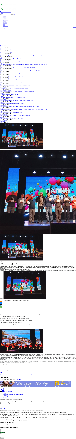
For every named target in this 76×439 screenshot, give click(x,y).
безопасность (2, 51)
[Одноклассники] (1, 301)
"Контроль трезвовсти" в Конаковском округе (9, 49)
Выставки (2, 102)
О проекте (5, 393)
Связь (1, 84)
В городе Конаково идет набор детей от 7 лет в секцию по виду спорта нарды (15, 85)
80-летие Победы (3, 114)
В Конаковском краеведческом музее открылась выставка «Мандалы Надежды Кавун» (16, 100)
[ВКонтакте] (1, 303)
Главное (4, 16)
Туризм (4, 25)
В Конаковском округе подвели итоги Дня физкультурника (11, 112)
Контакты (4, 397)
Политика (4, 21)
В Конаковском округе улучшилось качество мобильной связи (12, 82)
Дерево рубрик (5, 396)
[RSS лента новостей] (3, 391)
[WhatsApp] (1, 307)
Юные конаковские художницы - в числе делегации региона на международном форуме (17, 91)
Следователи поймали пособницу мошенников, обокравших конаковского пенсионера (16, 73)
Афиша (74, 27)
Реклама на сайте (6, 395)
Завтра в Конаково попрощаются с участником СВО (10, 61)
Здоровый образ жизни (4, 72)
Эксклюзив (5, 18)
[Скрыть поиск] (14, 14)
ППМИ (1, 108)
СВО (1, 57)
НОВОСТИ (3, 45)
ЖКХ (1, 111)
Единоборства (3, 105)
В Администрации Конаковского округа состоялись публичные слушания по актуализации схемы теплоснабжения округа (23, 109)
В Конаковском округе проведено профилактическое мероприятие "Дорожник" (15, 115)
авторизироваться (19, 379)
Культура (2, 93)
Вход (2, 13)
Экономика (5, 23)
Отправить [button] (2, 432)
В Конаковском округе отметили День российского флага (11, 58)
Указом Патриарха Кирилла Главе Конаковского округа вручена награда (14, 88)
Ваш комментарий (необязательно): (9, 427)
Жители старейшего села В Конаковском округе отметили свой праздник (14, 52)
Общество (5, 22)
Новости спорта (3, 69)
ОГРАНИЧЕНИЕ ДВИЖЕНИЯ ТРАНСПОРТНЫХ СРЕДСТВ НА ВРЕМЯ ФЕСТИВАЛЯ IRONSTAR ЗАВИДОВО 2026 (23, 64)
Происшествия (5, 20)
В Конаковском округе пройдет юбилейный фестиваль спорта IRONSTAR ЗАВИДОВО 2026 (18, 67)
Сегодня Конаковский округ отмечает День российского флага (12, 76)
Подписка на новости (8, 391)
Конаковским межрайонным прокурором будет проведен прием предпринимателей (16, 79)
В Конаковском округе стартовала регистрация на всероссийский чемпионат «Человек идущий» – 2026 (20, 70)
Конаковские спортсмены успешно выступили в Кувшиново (12, 103)
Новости (4, 17)
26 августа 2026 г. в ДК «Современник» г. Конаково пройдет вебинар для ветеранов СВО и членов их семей (21, 55)
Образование (5, 26)
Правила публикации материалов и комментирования (13, 394)
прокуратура (2, 75)
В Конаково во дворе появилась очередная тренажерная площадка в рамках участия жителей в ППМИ (19, 106)
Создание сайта (24, 420)
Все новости (2, 121)
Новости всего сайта (4, 48)
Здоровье (2, 96)
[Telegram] (1, 305)
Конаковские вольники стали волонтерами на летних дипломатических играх (15, 46)
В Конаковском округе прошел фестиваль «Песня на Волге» (11, 118)
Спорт (4, 24)
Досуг (1, 54)
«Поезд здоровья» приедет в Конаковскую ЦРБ (9, 94)
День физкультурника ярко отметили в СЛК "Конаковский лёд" (12, 97)
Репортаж (4, 19)
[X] (1, 304)
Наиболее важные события (5, 60)
